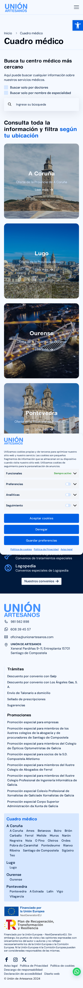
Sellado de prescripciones (26, 699)
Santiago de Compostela (41, 850)
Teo (12, 855)
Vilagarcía (17, 896)
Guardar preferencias (41, 540)
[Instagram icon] (15, 959)
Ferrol (29, 836)
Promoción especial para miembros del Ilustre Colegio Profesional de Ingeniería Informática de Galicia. (42, 780)
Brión (68, 831)
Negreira (16, 841)
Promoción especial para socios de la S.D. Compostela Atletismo (37, 756)
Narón (66, 836)
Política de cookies (21, 549)
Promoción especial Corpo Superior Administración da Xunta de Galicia (33, 804)
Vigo (60, 891)
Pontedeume (50, 845)
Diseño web (52, 973)
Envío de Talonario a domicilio (28, 693)
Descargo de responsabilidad (23, 969)
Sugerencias (16, 705)
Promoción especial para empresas (33, 722)
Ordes (66, 841)
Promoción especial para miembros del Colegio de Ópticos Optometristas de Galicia (41, 746)
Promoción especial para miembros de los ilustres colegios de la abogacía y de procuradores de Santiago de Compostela (38, 733)
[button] (78, 25)
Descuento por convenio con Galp (32, 676)
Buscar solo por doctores (29, 87)
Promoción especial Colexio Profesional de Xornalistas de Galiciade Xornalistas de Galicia (40, 793)
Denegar (41, 529)
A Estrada (37, 891)
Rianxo (68, 845)
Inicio (8, 33)
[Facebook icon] (6, 959)
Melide (42, 836)
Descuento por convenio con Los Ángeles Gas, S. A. (42, 684)
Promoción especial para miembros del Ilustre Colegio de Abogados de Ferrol (41, 767)
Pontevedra (16, 886)
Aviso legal (67, 549)
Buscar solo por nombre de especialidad (40, 93)
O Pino (40, 841)
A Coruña (14, 825)
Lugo (10, 862)
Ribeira (15, 850)
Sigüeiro (68, 850)
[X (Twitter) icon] (24, 959)
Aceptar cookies (41, 518)
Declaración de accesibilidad (23, 973)
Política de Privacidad (46, 549)
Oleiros (53, 841)
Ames (30, 831)
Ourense (13, 874)
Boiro (57, 831)
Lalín (50, 891)
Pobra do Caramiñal (24, 845)
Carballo (16, 836)
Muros (54, 836)
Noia (28, 841)
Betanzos (44, 831)
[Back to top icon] (77, 962)
